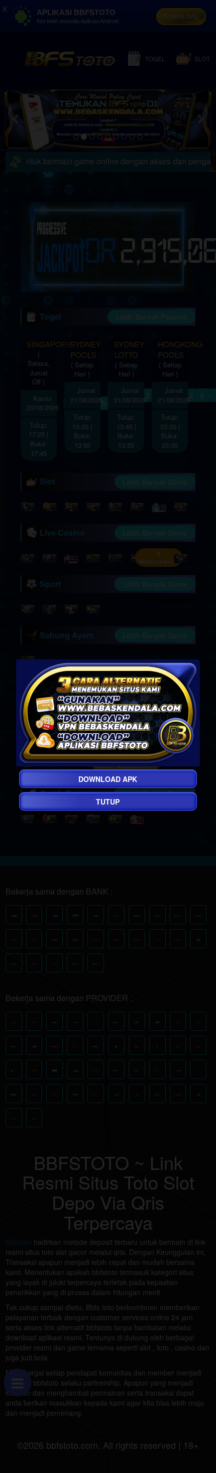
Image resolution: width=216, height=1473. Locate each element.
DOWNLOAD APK (108, 779)
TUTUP (108, 802)
